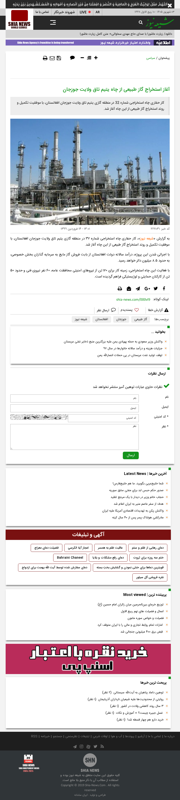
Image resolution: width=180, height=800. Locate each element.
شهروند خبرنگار (64, 12)
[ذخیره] (59, 58)
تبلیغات (85, 736)
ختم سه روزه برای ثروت (148, 557)
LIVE (83, 12)
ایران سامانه (81, 795)
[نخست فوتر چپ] (29, 763)
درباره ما (169, 736)
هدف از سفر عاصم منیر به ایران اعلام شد (139, 504)
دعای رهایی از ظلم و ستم (148, 547)
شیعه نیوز (147, 239)
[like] (132, 310)
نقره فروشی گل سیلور (150, 577)
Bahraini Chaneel (70, 557)
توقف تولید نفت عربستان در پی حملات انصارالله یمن (129, 355)
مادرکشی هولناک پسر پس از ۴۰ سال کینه (138, 517)
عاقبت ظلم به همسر (110, 547)
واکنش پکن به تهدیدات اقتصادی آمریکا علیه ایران (133, 510)
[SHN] (19, 19)
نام (167, 397)
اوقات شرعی (100, 736)
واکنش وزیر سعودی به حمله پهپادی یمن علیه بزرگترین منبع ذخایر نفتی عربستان (113, 341)
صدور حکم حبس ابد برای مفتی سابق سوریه (136, 490)
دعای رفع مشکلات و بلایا (108, 557)
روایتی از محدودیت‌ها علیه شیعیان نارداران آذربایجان (126, 699)
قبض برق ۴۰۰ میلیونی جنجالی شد (142, 631)
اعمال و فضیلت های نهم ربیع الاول (142, 611)
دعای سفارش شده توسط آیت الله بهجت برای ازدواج (54, 567)
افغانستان (101, 319)
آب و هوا (116, 736)
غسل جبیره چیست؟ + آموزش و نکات (134, 713)
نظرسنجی (71, 736)
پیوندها (129, 736)
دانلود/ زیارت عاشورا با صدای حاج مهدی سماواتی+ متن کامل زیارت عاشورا (126, 34)
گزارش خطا (155, 310)
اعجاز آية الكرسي (78, 547)
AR (98, 12)
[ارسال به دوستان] (52, 58)
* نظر (165, 426)
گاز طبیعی (140, 319)
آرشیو (141, 736)
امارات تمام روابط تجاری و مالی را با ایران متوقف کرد (131, 625)
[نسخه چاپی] (45, 58)
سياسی (150, 58)
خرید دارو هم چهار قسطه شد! (140, 719)
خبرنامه (45, 736)
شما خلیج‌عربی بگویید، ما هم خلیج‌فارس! (138, 483)
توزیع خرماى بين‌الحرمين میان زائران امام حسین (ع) (131, 604)
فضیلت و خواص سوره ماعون (146, 618)
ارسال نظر (103, 310)
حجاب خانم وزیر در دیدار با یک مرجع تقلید (137, 497)
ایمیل (165, 406)
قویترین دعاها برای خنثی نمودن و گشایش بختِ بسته (130, 567)
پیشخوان (164, 58)
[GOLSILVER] (88, 659)
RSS (34, 736)
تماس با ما (42, 12)
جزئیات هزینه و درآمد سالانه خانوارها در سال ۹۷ (132, 348)
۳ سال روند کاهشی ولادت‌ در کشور (137, 706)
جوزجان (121, 319)
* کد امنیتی (161, 416)
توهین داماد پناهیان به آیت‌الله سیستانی (133, 692)
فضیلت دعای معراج (46, 547)
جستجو (57, 736)
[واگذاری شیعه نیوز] (90, 41)
